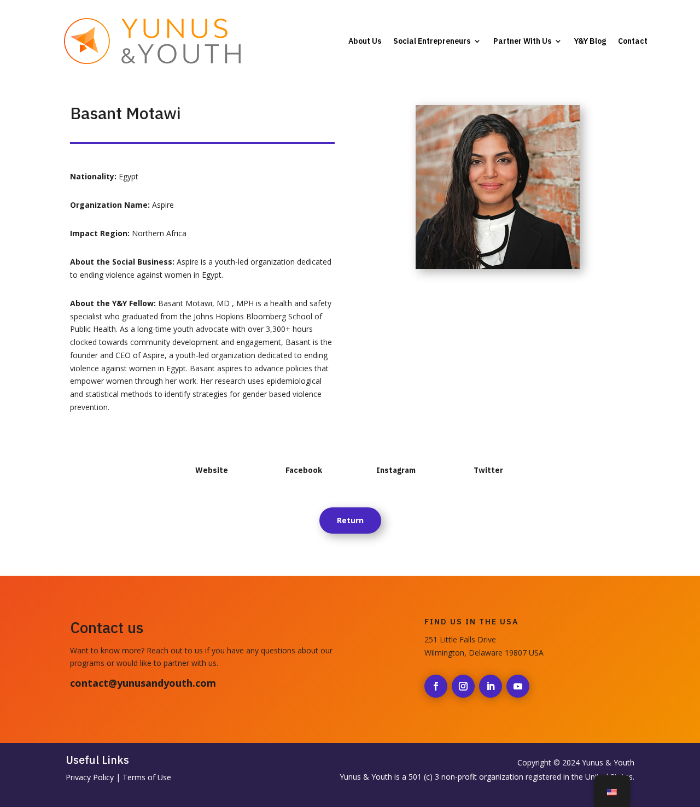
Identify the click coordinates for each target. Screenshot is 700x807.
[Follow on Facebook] (435, 686)
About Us (364, 41)
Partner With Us (522, 41)
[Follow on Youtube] (517, 686)
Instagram (396, 470)
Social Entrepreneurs (431, 41)
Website (211, 470)
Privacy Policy (90, 777)
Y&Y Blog (590, 41)
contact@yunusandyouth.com (143, 682)
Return (350, 520)
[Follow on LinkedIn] (490, 686)
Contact (633, 41)
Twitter (488, 470)
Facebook (303, 470)
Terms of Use (146, 777)
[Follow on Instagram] (463, 686)
